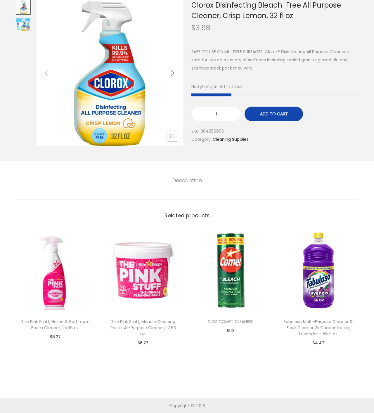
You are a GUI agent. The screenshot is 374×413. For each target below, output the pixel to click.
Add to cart (274, 114)
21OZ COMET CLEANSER (231, 321)
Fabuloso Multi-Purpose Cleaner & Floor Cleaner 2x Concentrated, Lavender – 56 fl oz (318, 328)
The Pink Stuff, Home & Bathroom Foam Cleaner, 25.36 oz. (55, 325)
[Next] (172, 73)
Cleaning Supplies (231, 139)
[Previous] (46, 73)
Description (187, 180)
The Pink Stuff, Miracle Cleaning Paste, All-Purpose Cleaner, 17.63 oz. (143, 328)
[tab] (187, 180)
